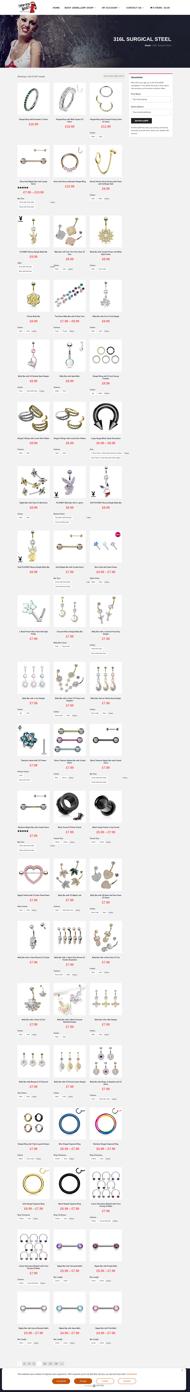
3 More (107, 393)
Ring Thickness (60, 1155)
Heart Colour (22, 906)
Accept (83, 1381)
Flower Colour (23, 772)
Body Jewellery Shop (79, 7)
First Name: (136, 94)
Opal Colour (95, 578)
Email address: (137, 107)
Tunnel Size (58, 838)
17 (50, 1364)
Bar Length (58, 1277)
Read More (132, 1374)
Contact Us (133, 7)
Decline (127, 1381)
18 (56, 1364)
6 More (115, 1221)
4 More (52, 267)
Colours (57, 327)
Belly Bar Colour (60, 643)
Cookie (105, 1381)
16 (45, 1364)
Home (56, 7)
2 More (107, 199)
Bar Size (20, 199)
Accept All (61, 1381)
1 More (52, 202)
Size (91, 449)
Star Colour (22, 1093)
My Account (110, 7)
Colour (92, 133)
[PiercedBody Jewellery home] (27, 13)
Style (19, 263)
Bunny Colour (59, 514)
